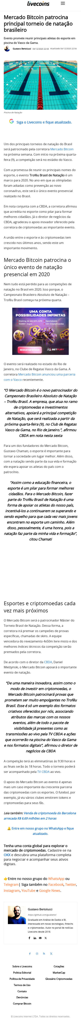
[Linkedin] (34, 937)
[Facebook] (29, 937)
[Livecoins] (38, 3)
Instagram (12, 890)
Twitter (70, 884)
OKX (7, 855)
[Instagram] (36, 953)
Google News (49, 890)
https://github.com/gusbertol (42, 914)
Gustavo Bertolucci (22, 48)
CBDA (48, 662)
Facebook (55, 884)
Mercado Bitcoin (61, 149)
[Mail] (40, 937)
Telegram (11, 884)
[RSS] (44, 953)
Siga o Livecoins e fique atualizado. (44, 122)
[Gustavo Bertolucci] (8, 49)
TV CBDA (43, 772)
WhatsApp (56, 878)
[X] (45, 937)
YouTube (28, 890)
